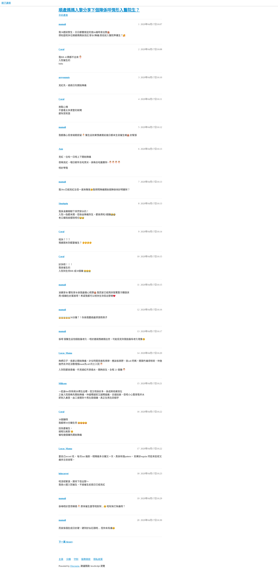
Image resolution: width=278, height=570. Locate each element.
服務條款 (85, 559)
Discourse (74, 566)
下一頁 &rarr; (66, 542)
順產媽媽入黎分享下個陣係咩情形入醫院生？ (99, 10)
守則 (76, 559)
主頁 (61, 559)
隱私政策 (98, 559)
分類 (68, 559)
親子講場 (6, 3)
